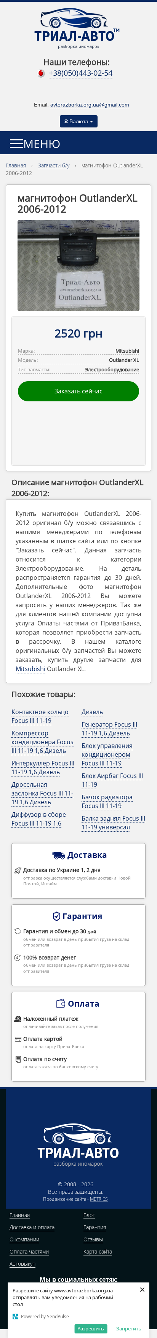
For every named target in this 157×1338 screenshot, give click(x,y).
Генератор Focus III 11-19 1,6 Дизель (109, 728)
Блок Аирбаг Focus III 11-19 (112, 780)
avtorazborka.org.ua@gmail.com (89, 105)
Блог (89, 1215)
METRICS (99, 1199)
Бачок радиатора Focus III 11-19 (107, 801)
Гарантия (94, 1227)
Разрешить (90, 1328)
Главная (20, 1215)
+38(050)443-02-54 (80, 73)
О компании (24, 1239)
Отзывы (93, 1239)
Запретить (128, 1328)
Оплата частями (29, 1251)
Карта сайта (97, 1251)
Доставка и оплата (32, 1227)
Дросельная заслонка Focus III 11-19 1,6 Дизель (42, 793)
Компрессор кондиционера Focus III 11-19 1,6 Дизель (42, 742)
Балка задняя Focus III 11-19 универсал (113, 822)
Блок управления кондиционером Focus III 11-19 (107, 754)
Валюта (77, 121)
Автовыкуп (22, 1263)
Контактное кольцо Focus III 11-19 (40, 716)
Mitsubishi (30, 669)
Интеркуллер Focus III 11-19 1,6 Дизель (42, 767)
